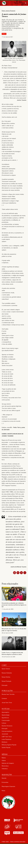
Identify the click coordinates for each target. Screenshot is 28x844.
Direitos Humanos (7, 725)
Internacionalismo (7, 731)
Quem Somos (6, 668)
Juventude (5, 734)
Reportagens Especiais (8, 786)
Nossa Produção (6, 681)
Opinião (4, 778)
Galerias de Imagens (8, 763)
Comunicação (6, 720)
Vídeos (4, 760)
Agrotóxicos (5, 717)
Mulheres (4, 742)
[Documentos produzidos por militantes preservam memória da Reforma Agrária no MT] (14, 594)
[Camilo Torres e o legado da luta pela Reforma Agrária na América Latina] (14, 643)
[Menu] (25, 3)
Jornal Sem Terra (7, 702)
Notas (3, 790)
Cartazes (4, 698)
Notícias (4, 33)
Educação (4, 685)
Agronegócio (5, 712)
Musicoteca (5, 766)
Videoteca (5, 768)
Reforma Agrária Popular (9, 744)
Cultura (4, 723)
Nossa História (6, 677)
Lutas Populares (6, 739)
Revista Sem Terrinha (8, 694)
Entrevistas (5, 782)
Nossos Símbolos (7, 673)
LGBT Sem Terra (7, 736)
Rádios (4, 757)
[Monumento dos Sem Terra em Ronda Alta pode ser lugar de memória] (14, 619)
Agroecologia (5, 715)
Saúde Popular (6, 747)
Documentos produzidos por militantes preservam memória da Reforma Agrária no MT (14, 604)
